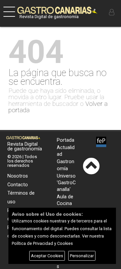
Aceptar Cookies (47, 255)
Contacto (17, 185)
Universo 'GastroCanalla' (66, 182)
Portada (65, 140)
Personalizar (82, 255)
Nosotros (17, 176)
